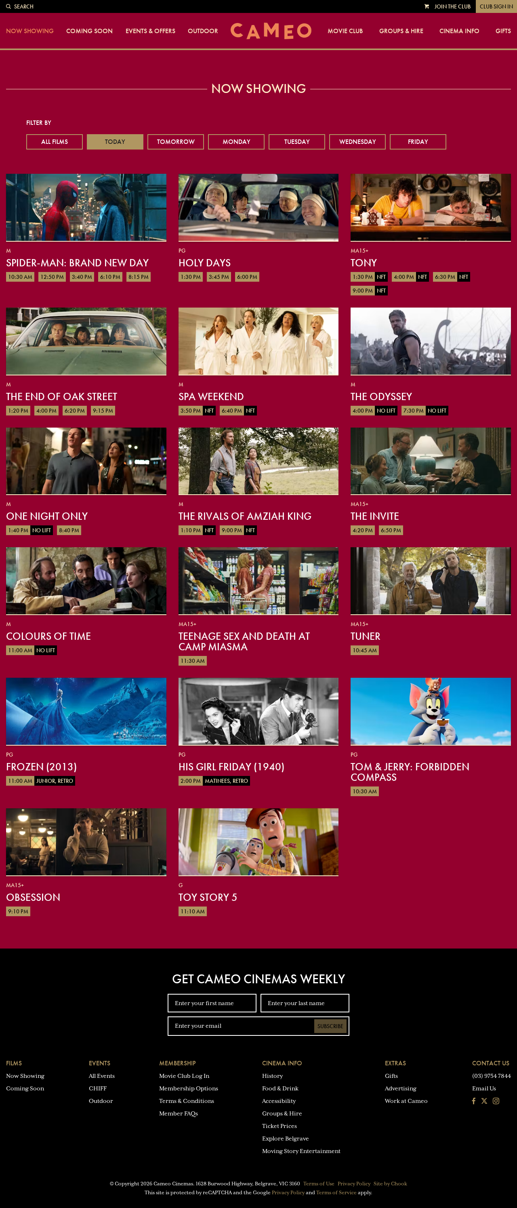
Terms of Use (318, 1184)
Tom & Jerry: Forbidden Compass (410, 772)
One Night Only (47, 516)
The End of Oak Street (61, 396)
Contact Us (490, 1063)
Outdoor (203, 31)
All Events (102, 1076)
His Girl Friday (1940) (231, 767)
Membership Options (188, 1088)
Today (115, 141)
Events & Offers (150, 31)
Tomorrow (176, 141)
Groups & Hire (401, 31)
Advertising (400, 1088)
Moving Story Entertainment (301, 1151)
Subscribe (330, 1026)
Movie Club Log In (184, 1076)
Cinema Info (459, 31)
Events (99, 1063)
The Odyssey (381, 396)
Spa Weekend (211, 396)
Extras (395, 1063)
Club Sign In (496, 6)
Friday (418, 141)
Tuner (365, 636)
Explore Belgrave (285, 1138)
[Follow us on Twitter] (484, 1101)
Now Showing (30, 31)
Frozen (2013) (41, 767)
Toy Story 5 (208, 897)
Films (14, 1063)
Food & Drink (280, 1088)
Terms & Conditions (186, 1101)
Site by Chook (390, 1184)
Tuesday (297, 141)
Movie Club (345, 31)
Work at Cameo (406, 1101)
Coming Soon (89, 31)
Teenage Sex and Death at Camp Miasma (244, 641)
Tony (364, 263)
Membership (177, 1063)
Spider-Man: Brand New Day (77, 263)
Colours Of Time (48, 636)
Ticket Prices (279, 1126)
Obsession (33, 897)
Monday (236, 141)
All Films (54, 141)
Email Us (484, 1088)
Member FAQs (178, 1113)
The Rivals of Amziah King (245, 516)
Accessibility (279, 1101)
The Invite (375, 516)
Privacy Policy (354, 1184)
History (272, 1076)
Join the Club (453, 6)
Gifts (503, 31)
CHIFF (98, 1088)
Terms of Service (336, 1192)
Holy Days (205, 263)
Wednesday (357, 141)
